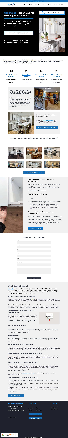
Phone (17, 249)
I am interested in (19, 262)
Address (18, 258)
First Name (18, 240)
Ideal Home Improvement (15, 403)
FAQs (37, 408)
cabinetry (28, 102)
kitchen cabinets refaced (48, 120)
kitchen (37, 223)
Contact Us (31, 408)
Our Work (30, 410)
